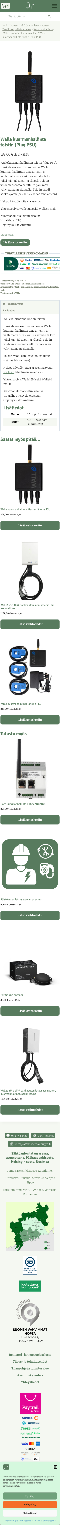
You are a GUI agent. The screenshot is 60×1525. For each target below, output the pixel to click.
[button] (55, 1467)
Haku (50, 16)
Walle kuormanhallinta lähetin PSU (21, 703)
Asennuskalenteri (30, 1375)
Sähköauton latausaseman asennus (21, 899)
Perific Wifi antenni (11, 995)
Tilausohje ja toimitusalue (30, 1368)
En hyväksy (30, 1504)
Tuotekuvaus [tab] (15, 303)
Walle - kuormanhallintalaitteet (29, 283)
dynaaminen (27, 287)
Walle (11, 283)
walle (3, 290)
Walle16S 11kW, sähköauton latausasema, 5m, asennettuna (27, 606)
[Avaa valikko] (55, 5)
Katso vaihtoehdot (30, 624)
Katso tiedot (30, 1513)
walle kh (8, 372)
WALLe (17, 293)
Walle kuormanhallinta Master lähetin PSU (25, 509)
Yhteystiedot (30, 1382)
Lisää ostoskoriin (15, 242)
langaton (54, 287)
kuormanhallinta (41, 287)
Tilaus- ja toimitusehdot (45, 1520)
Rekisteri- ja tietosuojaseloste (19, 1520)
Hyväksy (30, 1496)
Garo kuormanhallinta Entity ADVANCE (23, 804)
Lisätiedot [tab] (9, 310)
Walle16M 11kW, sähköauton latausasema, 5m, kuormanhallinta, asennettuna (28, 1092)
